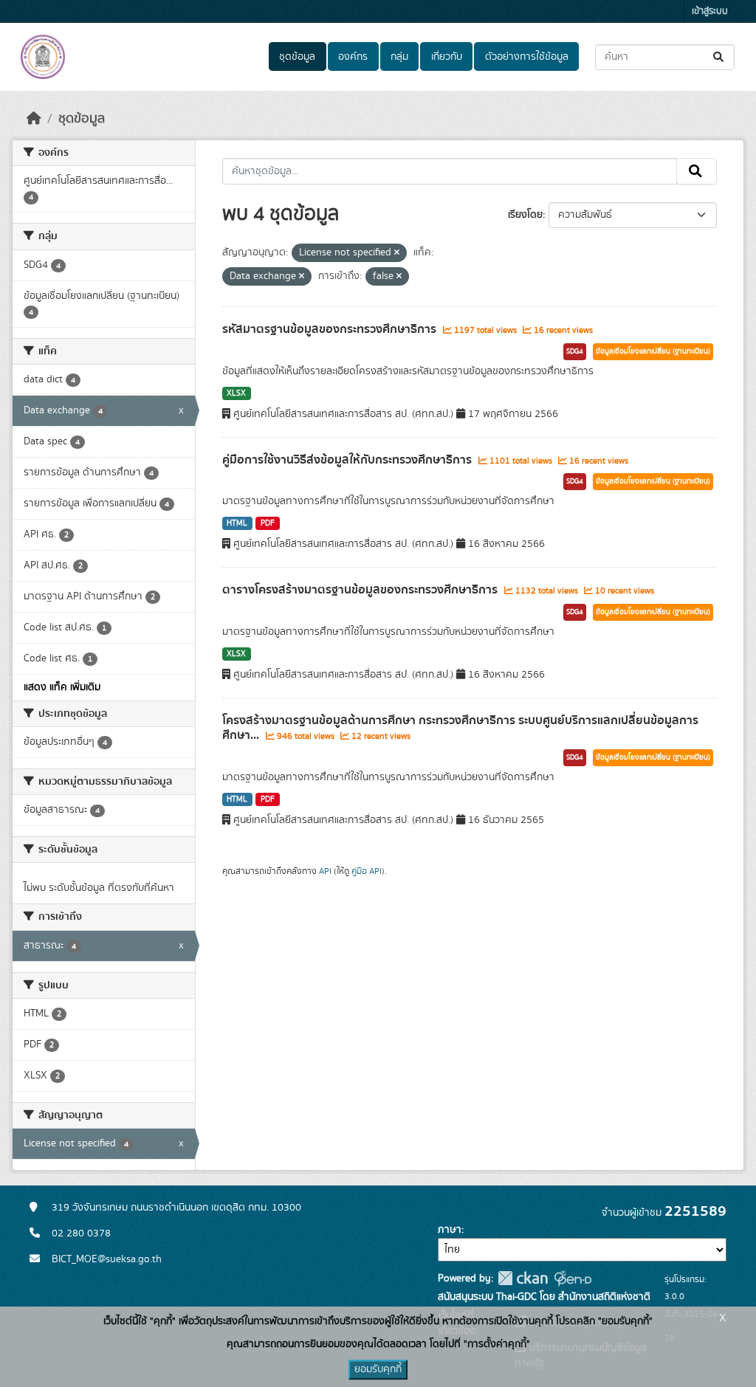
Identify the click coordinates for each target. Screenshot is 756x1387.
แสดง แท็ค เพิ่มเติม (62, 687)
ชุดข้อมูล (297, 56)
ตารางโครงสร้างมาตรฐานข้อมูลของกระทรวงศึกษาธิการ (361, 589)
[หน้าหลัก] (34, 118)
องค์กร (353, 56)
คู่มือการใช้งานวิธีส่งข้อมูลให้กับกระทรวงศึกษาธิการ (348, 459)
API (325, 871)
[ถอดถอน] (396, 253)
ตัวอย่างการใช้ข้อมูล (526, 56)
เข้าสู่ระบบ (710, 11)
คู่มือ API (366, 871)
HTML (237, 523)
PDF (268, 523)
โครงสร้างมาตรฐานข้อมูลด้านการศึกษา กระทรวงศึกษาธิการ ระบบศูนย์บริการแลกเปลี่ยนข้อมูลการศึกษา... (460, 728)
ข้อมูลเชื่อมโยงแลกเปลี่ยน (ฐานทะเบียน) (653, 351)
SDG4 (574, 351)
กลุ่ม (399, 56)
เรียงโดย (525, 214)
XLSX (236, 393)
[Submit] (719, 57)
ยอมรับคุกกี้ (378, 1369)
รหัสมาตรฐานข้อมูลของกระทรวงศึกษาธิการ (330, 329)
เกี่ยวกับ (446, 56)
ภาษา (449, 1229)
